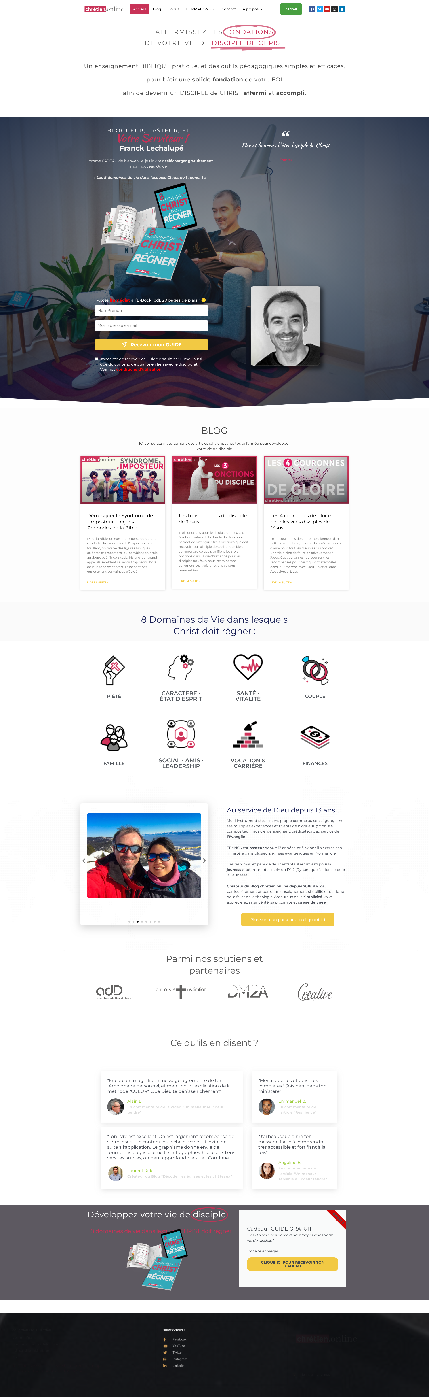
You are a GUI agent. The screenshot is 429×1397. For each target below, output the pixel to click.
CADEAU (291, 9)
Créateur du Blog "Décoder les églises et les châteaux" (179, 1176)
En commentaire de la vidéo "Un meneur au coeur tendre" (175, 1109)
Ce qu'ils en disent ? (214, 1042)
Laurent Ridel (141, 1170)
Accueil (139, 9)
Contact (229, 9)
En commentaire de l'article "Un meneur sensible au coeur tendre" (302, 1173)
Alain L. (134, 1101)
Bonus (173, 9)
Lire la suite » (98, 582)
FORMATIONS (198, 9)
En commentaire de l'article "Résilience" (297, 1109)
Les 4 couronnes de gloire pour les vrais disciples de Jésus (300, 522)
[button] (200, 9)
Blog (157, 9)
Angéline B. (290, 1162)
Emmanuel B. (292, 1101)
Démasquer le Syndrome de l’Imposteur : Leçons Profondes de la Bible (120, 522)
